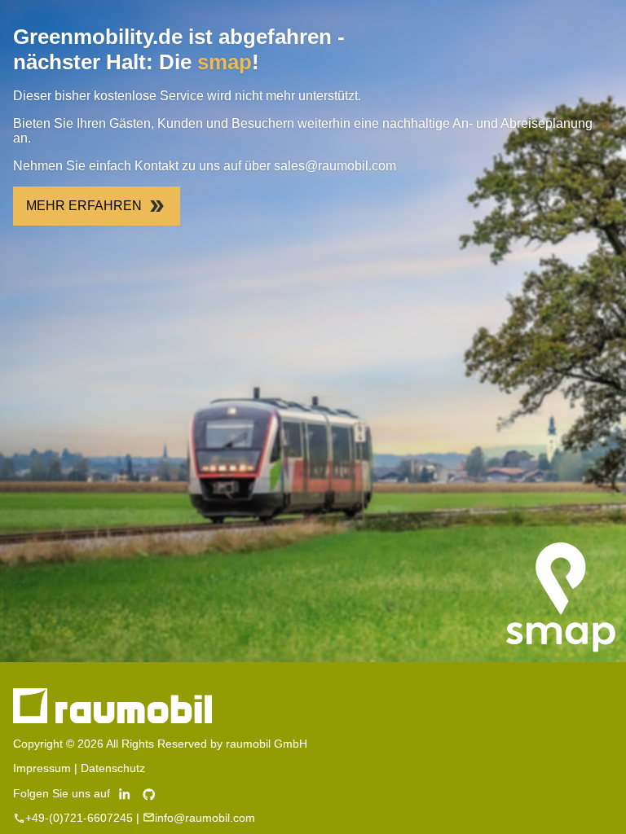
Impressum (42, 768)
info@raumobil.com (205, 817)
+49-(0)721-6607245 (79, 817)
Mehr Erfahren (84, 206)
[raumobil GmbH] (112, 719)
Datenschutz (113, 768)
